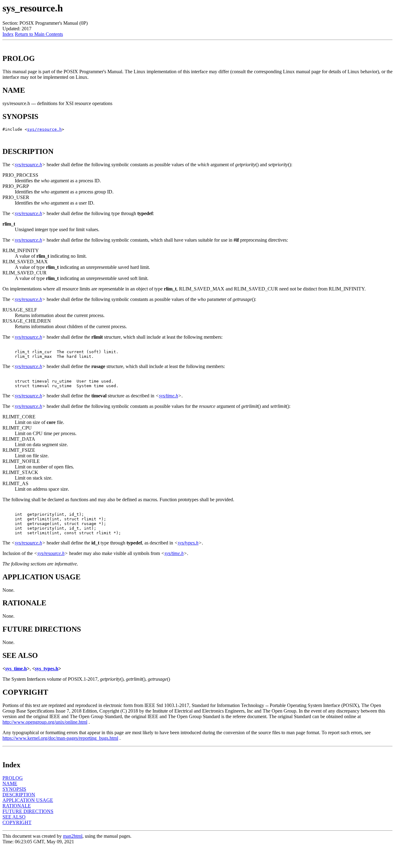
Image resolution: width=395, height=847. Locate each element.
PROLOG (12, 778)
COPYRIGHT (16, 822)
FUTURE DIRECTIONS (27, 811)
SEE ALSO (14, 816)
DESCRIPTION (18, 794)
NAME (9, 783)
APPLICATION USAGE (27, 800)
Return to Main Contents (39, 34)
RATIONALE (16, 805)
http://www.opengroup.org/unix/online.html (44, 722)
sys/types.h (188, 542)
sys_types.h (46, 668)
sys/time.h (168, 395)
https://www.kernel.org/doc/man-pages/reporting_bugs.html (60, 738)
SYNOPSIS (14, 789)
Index (8, 34)
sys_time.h (16, 668)
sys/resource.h (44, 129)
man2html (72, 836)
